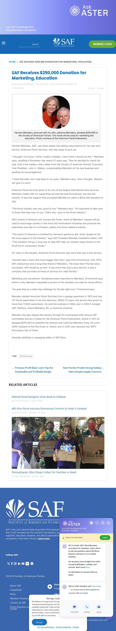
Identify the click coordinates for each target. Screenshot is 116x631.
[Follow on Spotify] (32, 564)
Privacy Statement (63, 627)
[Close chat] (108, 522)
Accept (39, 622)
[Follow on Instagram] (15, 563)
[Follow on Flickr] (27, 563)
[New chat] (102, 522)
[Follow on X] (8, 563)
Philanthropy (26, 356)
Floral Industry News (62, 84)
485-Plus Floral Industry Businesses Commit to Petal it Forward (49, 408)
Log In (105, 537)
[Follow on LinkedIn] (19, 563)
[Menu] (97, 522)
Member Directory (19, 598)
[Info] (91, 522)
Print (91, 88)
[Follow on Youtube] (23, 563)
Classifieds (16, 590)
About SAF (15, 586)
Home (12, 61)
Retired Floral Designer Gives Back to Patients (39, 396)
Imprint (76, 627)
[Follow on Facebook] (11, 563)
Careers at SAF (18, 603)
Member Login (102, 44)
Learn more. (44, 538)
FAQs (13, 594)
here (87, 567)
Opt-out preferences (45, 627)
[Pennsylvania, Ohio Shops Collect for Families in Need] (58, 443)
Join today (96, 586)
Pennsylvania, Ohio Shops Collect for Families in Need (44, 472)
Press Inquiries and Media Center (23, 608)
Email (101, 88)
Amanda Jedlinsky (24, 84)
